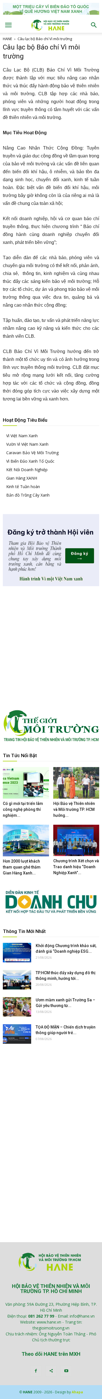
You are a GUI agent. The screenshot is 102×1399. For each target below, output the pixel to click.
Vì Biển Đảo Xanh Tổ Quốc (30, 461)
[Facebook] (35, 1371)
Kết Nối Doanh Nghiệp (27, 469)
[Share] (51, 1371)
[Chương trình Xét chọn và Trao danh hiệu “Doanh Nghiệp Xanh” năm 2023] (76, 840)
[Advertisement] (51, 648)
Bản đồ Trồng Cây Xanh (28, 495)
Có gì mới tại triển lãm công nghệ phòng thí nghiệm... (23, 809)
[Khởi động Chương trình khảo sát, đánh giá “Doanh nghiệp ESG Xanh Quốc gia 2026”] (17, 952)
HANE (7, 38)
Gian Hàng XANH (21, 478)
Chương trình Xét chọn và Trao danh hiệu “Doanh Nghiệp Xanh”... (76, 867)
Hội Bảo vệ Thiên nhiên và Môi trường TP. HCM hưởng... (74, 809)
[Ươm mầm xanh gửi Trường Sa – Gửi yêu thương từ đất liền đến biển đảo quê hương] (17, 1007)
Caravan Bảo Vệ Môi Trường (32, 452)
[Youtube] (66, 1371)
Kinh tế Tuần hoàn (23, 486)
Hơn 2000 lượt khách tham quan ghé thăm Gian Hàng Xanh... (22, 867)
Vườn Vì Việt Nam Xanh (27, 444)
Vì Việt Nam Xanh (22, 435)
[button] (94, 25)
